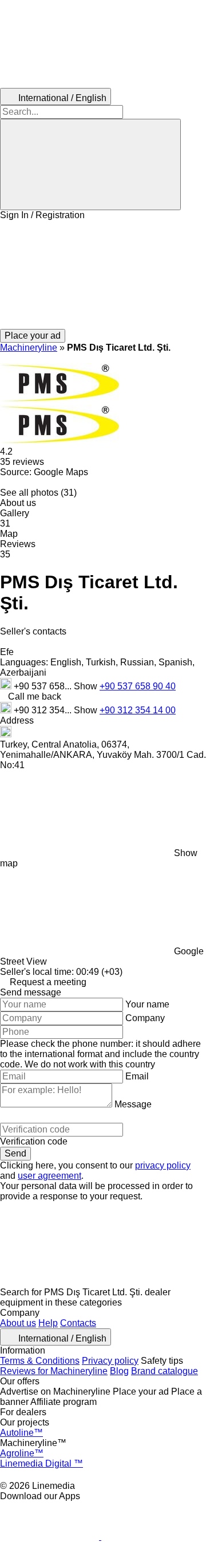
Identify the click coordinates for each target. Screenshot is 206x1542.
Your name (147, 1004)
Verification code (34, 1141)
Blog (119, 1371)
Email (137, 1076)
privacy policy (163, 1165)
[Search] (90, 164)
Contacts (78, 1323)
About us (18, 1323)
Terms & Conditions (40, 1361)
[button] (103, 274)
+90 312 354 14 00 (138, 710)
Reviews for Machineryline (54, 1371)
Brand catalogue (164, 1371)
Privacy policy (110, 1361)
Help (48, 1323)
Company (145, 1018)
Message (133, 1104)
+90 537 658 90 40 (138, 686)
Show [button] (87, 686)
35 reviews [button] (22, 462)
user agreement (49, 1175)
